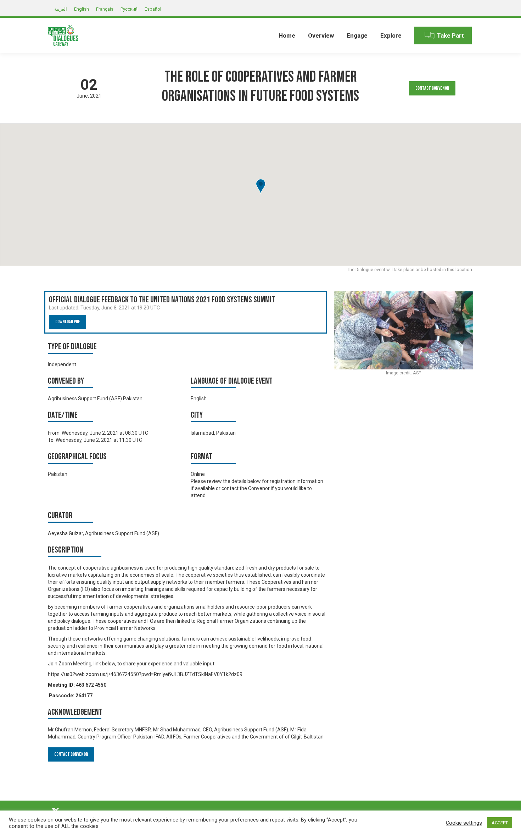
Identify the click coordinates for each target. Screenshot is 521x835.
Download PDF (67, 322)
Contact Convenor (432, 88)
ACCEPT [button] (500, 822)
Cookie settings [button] (464, 823)
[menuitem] (287, 35)
